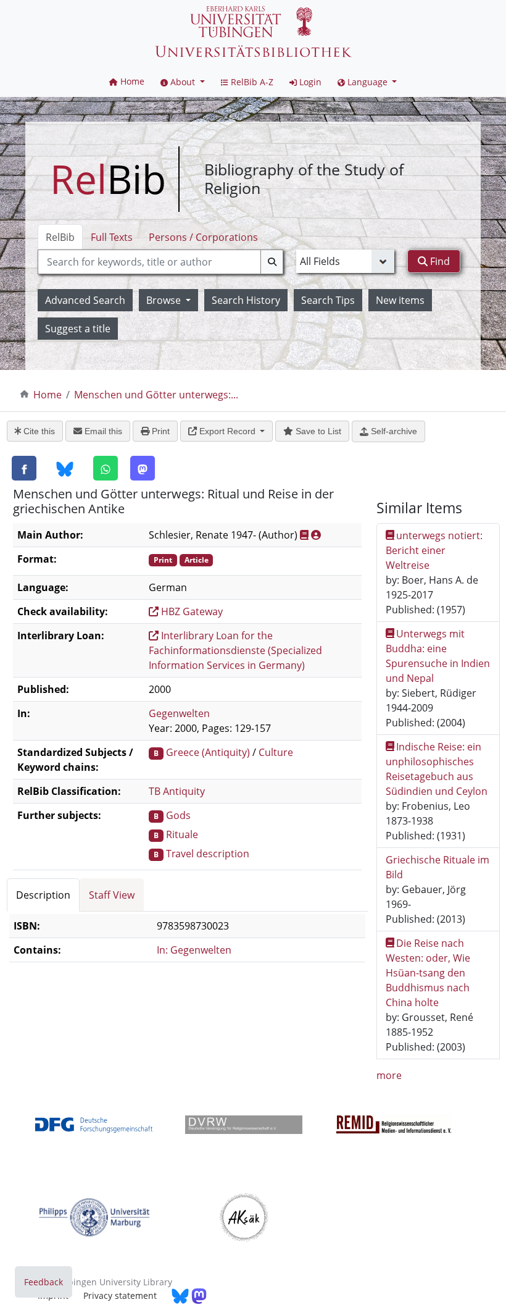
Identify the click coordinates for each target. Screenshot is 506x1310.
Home (47, 394)
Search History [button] (246, 300)
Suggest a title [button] (77, 328)
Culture (276, 752)
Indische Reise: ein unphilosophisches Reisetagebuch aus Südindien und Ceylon (436, 769)
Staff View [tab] (112, 895)
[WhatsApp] (105, 468)
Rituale (182, 834)
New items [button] (400, 300)
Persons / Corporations (203, 237)
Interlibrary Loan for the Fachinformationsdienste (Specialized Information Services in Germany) (235, 650)
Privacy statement (120, 1295)
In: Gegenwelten (194, 950)
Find (439, 261)
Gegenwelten (179, 713)
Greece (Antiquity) (208, 752)
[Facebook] (24, 468)
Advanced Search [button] (85, 300)
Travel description (207, 853)
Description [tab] (43, 895)
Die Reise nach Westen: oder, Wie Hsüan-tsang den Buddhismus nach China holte (428, 972)
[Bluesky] (65, 469)
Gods (178, 815)
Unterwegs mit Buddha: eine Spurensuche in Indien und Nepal (438, 656)
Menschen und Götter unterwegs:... (156, 394)
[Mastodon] (142, 468)
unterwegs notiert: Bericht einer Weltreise (434, 550)
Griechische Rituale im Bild (437, 867)
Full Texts (112, 237)
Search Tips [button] (328, 300)
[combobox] (160, 262)
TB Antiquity (177, 791)
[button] (182, 82)
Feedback (43, 1282)
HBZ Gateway (191, 611)
